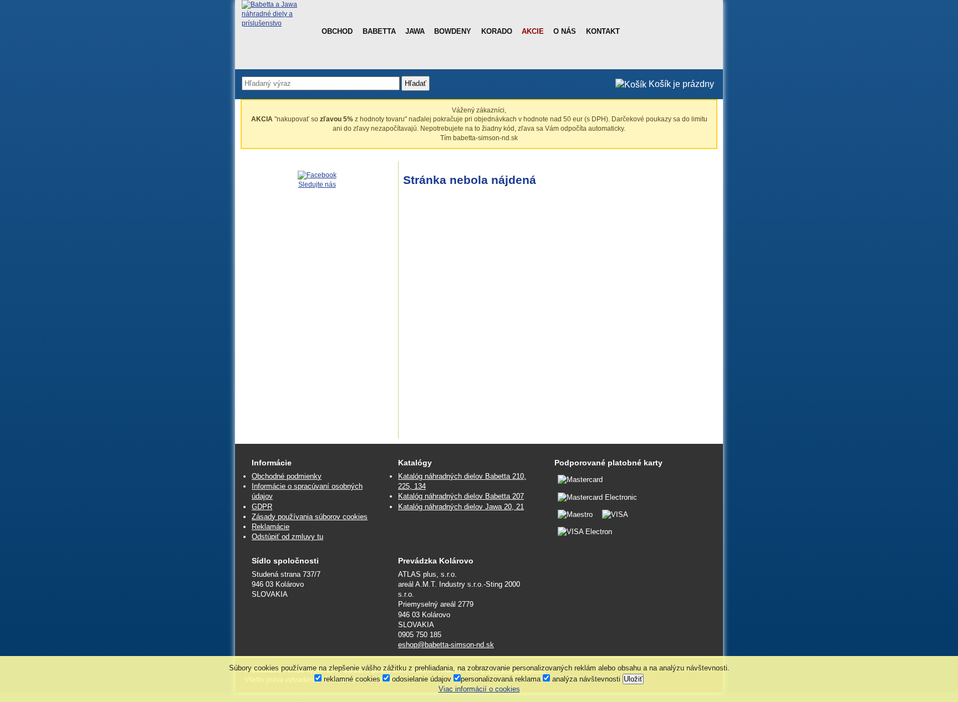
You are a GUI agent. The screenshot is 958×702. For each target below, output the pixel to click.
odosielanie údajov (420, 679)
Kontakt (603, 31)
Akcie (533, 31)
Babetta (379, 31)
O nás (564, 31)
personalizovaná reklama (501, 679)
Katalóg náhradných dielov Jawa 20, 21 (461, 507)
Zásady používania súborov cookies (310, 517)
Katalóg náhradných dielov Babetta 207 (461, 496)
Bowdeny (452, 31)
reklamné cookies (351, 679)
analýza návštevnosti (585, 679)
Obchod (337, 31)
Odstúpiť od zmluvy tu (287, 536)
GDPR (262, 507)
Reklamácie (270, 526)
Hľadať (415, 83)
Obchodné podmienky (287, 476)
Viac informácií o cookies (479, 689)
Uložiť (633, 679)
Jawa (415, 31)
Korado (496, 31)
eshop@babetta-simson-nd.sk (446, 644)
